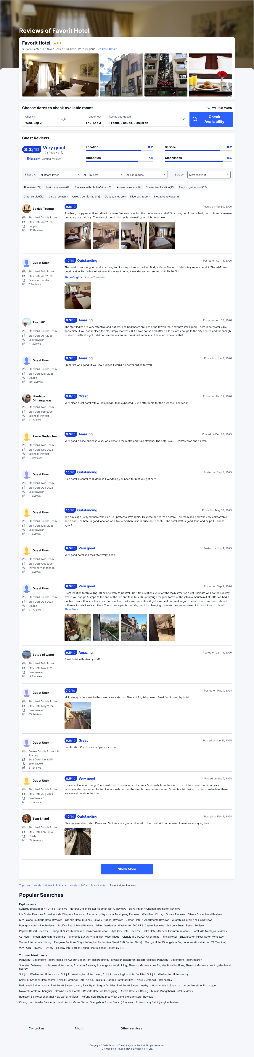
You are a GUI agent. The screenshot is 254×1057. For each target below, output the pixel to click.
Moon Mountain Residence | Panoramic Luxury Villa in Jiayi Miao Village (76, 936)
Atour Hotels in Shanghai (166, 985)
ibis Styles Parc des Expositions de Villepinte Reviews (51, 914)
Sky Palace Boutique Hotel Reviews (40, 919)
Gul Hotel (24, 936)
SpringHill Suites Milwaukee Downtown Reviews (79, 931)
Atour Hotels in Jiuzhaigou (200, 985)
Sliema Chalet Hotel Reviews (205, 914)
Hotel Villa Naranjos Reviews (209, 931)
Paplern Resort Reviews (33, 931)
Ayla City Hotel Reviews (125, 931)
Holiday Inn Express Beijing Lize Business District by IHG (90, 947)
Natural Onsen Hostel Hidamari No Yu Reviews (98, 908)
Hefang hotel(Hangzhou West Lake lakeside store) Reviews (117, 996)
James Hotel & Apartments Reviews (147, 919)
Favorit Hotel (98, 885)
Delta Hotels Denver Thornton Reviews (166, 931)
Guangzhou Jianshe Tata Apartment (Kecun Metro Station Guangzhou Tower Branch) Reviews (76, 1002)
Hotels (37, 885)
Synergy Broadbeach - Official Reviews (43, 908)
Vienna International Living (35, 942)
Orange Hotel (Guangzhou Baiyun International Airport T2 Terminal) (185, 942)
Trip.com (24, 885)
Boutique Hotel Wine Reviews (36, 925)
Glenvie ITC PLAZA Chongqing (141, 936)
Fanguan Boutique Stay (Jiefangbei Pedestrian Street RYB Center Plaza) (98, 942)
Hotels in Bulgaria (55, 885)
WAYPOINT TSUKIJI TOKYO (36, 947)
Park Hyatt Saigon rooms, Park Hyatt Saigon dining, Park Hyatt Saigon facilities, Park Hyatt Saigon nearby (83, 985)
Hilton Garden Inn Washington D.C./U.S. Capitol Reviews (130, 925)
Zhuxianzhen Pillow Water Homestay (202, 936)
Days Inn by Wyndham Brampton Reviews (154, 908)
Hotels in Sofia (78, 885)
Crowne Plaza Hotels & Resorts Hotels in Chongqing (86, 991)
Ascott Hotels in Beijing (134, 991)
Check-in (30, 116)
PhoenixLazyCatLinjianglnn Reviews (157, 1002)
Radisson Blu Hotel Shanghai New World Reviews (48, 996)
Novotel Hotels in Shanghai (35, 991)
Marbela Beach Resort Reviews (186, 925)
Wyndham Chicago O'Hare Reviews (163, 914)
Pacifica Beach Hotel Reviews (75, 925)
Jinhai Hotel (170, 936)
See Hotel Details (107, 48)
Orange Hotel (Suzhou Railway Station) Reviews (94, 919)
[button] (222, 6)
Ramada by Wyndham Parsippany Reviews (113, 914)
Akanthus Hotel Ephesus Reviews (192, 919)
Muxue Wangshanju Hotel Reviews (172, 991)
